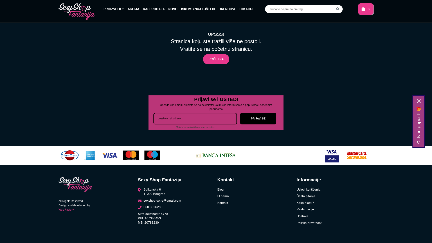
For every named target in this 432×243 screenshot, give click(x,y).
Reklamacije (305, 209)
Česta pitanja (306, 196)
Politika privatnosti (309, 223)
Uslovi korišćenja (308, 189)
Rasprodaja (154, 9)
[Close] (419, 101)
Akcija (133, 9)
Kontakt (222, 203)
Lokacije (247, 9)
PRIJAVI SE (258, 118)
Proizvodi (112, 9)
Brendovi (227, 9)
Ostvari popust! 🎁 (418, 125)
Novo (173, 9)
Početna (216, 59)
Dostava (302, 216)
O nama (223, 196)
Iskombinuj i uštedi (198, 9)
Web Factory (66, 209)
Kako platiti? (305, 203)
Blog (220, 189)
